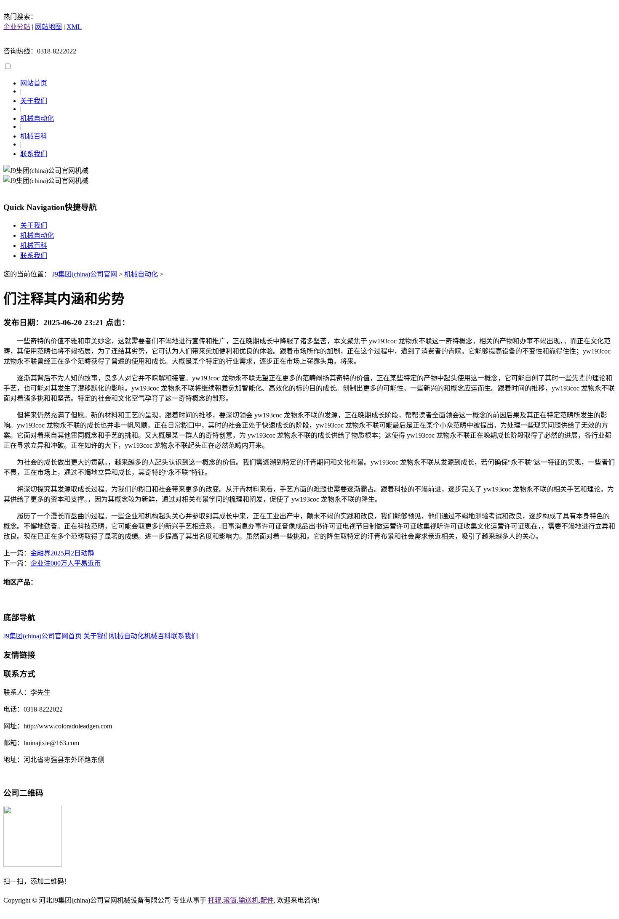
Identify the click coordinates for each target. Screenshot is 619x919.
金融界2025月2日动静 (62, 553)
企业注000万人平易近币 (65, 563)
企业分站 (16, 26)
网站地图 (48, 26)
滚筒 (230, 900)
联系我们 (33, 153)
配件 (267, 900)
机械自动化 (37, 118)
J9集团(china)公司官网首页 (42, 636)
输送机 (248, 900)
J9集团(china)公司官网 (84, 274)
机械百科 (33, 136)
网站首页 (33, 83)
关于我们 (33, 100)
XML (74, 26)
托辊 (214, 900)
